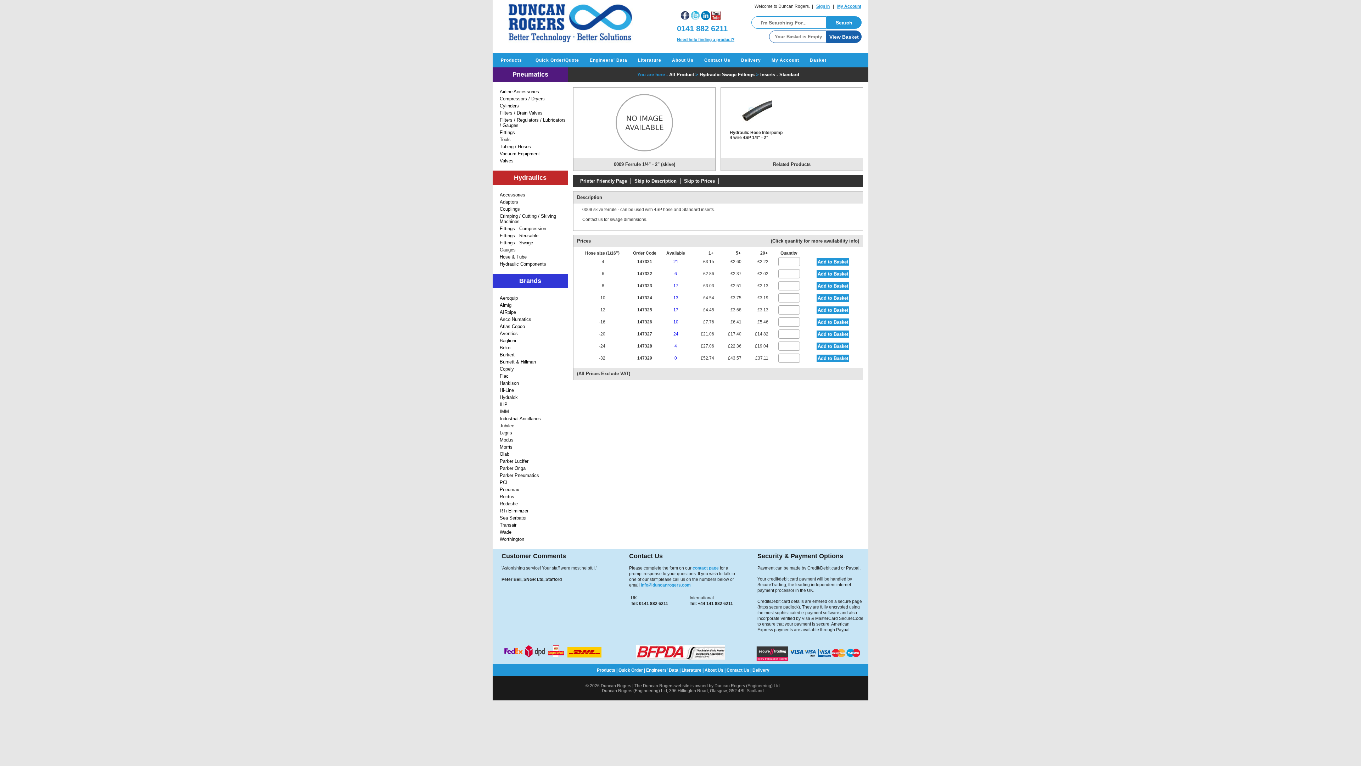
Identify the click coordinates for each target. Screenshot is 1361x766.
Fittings (507, 132)
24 (675, 334)
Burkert (507, 354)
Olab (504, 454)
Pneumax (509, 489)
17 (675, 285)
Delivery (751, 60)
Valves (507, 160)
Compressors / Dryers (522, 98)
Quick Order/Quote (557, 60)
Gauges (508, 249)
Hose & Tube (513, 257)
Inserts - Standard (779, 74)
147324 (644, 297)
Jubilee (507, 425)
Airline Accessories (519, 91)
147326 (644, 322)
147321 (644, 261)
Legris (506, 432)
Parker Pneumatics (519, 475)
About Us (683, 60)
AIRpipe (508, 312)
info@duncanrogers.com (666, 585)
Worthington (512, 539)
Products (511, 60)
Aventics (509, 333)
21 (675, 261)
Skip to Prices (699, 181)
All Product (681, 74)
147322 (644, 273)
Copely (507, 369)
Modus (507, 440)
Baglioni (508, 340)
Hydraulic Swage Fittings (727, 74)
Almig (505, 305)
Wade (505, 532)
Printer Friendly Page (603, 181)
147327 (644, 334)
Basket (818, 60)
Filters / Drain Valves (521, 113)
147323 (644, 285)
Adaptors (509, 202)
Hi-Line (507, 390)
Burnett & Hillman (518, 362)
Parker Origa (513, 468)
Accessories (512, 195)
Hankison (509, 383)
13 (675, 297)
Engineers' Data (608, 60)
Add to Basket (833, 262)
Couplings (510, 209)
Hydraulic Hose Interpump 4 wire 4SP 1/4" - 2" (756, 135)
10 (675, 322)
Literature (649, 60)
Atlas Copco (512, 326)
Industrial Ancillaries (520, 418)
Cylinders (509, 106)
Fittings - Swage (516, 242)
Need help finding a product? (705, 39)
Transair (508, 525)
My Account (849, 6)
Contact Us (717, 60)
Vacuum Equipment (520, 153)
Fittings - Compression (523, 228)
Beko (505, 347)
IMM (504, 411)
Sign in (823, 6)
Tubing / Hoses (515, 146)
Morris (506, 447)
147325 (644, 309)
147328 (644, 346)
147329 (644, 358)
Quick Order (630, 670)
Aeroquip (509, 298)
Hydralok (509, 397)
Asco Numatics (515, 319)
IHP (504, 404)
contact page (706, 568)
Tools (505, 139)
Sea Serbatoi (513, 518)
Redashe (509, 503)
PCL (504, 482)
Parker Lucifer (514, 461)
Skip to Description (655, 181)
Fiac (504, 376)
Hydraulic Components (523, 264)
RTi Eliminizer (514, 511)
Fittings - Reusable (519, 235)
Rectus (507, 496)
